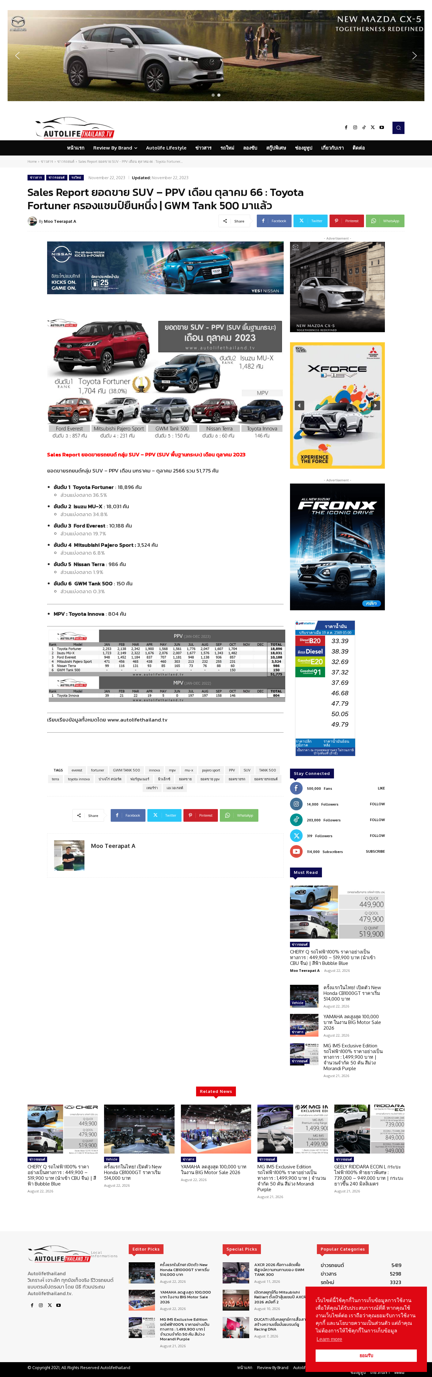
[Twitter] (372, 127)
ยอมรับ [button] (366, 1355)
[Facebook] (346, 127)
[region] (216, 55)
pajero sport (211, 770)
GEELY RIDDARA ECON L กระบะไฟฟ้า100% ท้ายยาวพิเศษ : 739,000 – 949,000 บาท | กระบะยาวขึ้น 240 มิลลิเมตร (369, 1175)
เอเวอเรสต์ (175, 788)
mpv (172, 770)
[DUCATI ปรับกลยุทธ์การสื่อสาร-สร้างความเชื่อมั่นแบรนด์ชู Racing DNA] (236, 1327)
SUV (247, 770)
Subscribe (375, 851)
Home (32, 161)
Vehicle (297, 1003)
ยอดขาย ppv (210, 779)
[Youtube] (381, 127)
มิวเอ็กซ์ (164, 779)
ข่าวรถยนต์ (65, 161)
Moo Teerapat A (60, 221)
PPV (232, 770)
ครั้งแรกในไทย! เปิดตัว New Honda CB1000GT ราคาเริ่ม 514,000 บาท (352, 993)
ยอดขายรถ (237, 779)
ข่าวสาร (47, 161)
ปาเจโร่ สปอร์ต (110, 779)
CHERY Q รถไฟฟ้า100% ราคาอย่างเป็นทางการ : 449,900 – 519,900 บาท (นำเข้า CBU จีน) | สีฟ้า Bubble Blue (332, 957)
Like (381, 788)
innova (154, 770)
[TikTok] (364, 127)
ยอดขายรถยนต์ (266, 779)
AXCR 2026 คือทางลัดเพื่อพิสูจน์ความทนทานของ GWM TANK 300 (279, 1269)
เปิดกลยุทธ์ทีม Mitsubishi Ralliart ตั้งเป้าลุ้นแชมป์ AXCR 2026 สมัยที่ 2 (280, 1297)
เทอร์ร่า (152, 788)
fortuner (97, 770)
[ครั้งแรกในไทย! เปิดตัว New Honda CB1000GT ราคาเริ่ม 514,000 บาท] (304, 996)
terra (55, 779)
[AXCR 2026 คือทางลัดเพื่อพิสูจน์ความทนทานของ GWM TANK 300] (236, 1272)
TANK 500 (267, 770)
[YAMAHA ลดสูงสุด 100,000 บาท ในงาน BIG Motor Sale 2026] (304, 1025)
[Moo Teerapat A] (33, 221)
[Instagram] (355, 127)
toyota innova (79, 779)
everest (77, 770)
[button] (216, 55)
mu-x (189, 770)
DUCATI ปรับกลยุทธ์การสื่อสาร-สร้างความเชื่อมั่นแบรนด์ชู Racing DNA (282, 1324)
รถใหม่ (76, 177)
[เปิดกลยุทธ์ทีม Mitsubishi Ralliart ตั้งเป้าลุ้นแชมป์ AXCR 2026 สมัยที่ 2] (236, 1300)
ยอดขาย (185, 779)
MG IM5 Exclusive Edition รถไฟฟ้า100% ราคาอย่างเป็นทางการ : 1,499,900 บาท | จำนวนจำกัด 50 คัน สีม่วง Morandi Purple (353, 1057)
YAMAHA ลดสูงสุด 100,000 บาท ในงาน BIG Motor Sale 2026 (352, 1022)
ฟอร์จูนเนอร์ (139, 779)
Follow (377, 804)
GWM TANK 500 (126, 770)
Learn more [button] (329, 1339)
